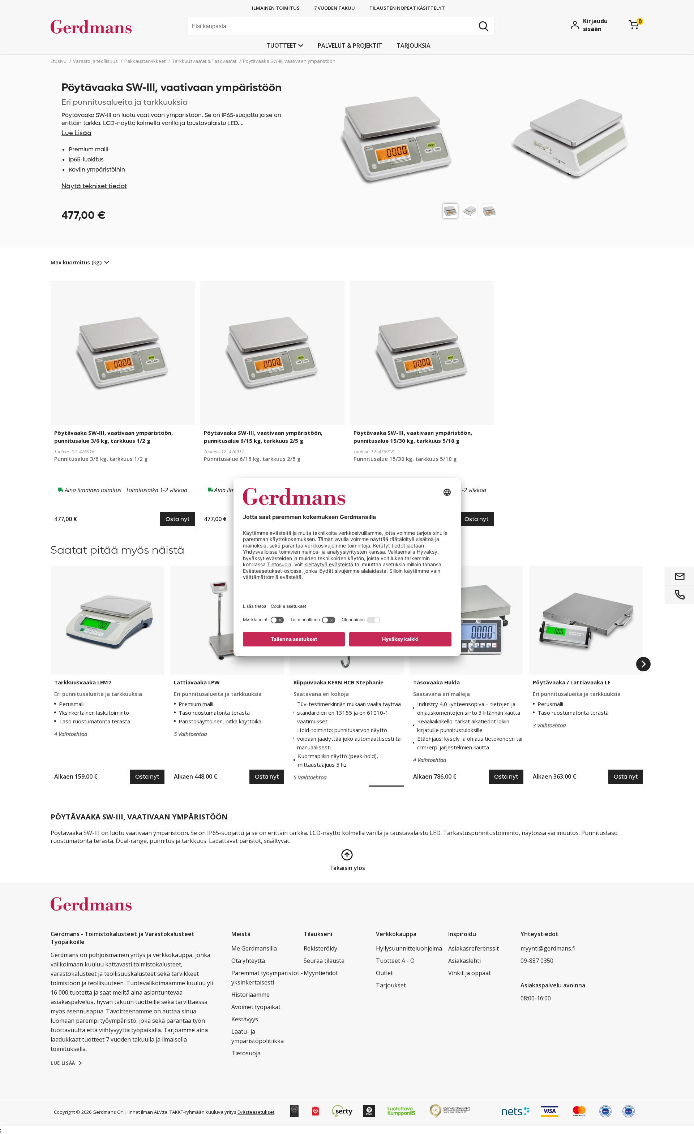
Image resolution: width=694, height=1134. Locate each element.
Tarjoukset (391, 985)
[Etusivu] (105, 27)
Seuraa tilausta (324, 961)
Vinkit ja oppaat (469, 973)
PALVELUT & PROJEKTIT (350, 45)
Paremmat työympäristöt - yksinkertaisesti (267, 977)
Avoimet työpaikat (255, 1007)
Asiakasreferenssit (473, 948)
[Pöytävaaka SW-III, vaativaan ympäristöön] (450, 211)
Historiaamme (250, 995)
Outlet (384, 973)
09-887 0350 (536, 961)
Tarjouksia (413, 45)
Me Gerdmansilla (254, 948)
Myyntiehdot (321, 973)
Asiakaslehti (464, 961)
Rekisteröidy (320, 948)
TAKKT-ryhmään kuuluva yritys (203, 1112)
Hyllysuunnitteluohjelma (409, 948)
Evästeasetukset (255, 1112)
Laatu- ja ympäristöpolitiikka (257, 1036)
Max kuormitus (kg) (76, 262)
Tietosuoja (246, 1053)
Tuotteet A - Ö (395, 961)
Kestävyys (244, 1019)
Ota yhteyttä (248, 961)
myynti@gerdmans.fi (547, 948)
